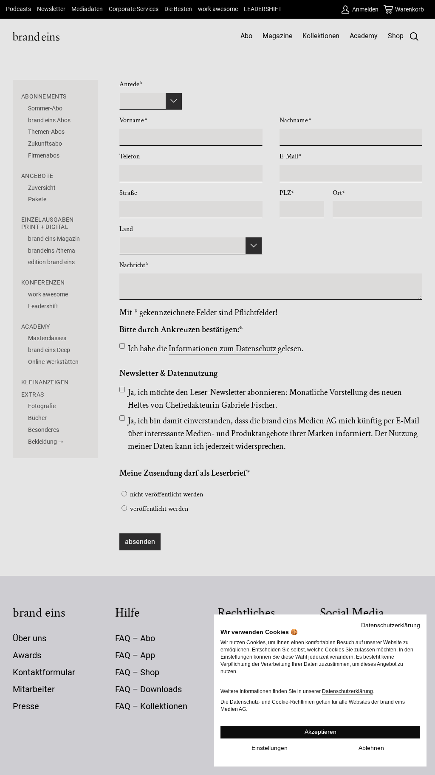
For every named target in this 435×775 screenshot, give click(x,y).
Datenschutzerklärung (390, 625)
